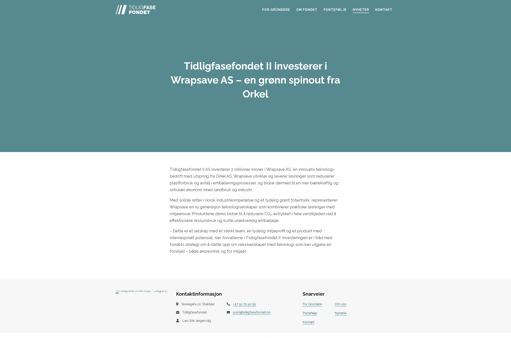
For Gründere (276, 10)
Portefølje (335, 10)
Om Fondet (306, 10)
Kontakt (383, 10)
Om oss (340, 304)
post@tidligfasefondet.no (251, 312)
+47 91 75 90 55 (244, 304)
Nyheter (361, 10)
